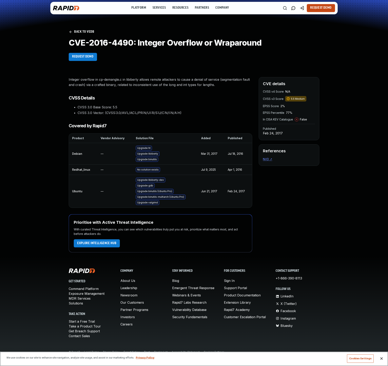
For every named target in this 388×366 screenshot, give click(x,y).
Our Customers (132, 302)
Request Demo (321, 7)
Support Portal (235, 288)
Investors (127, 317)
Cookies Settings (360, 358)
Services (159, 7)
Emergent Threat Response (193, 288)
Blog (175, 281)
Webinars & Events (186, 295)
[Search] (285, 8)
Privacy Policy (145, 357)
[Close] (381, 358)
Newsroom (128, 295)
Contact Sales (79, 336)
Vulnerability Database (189, 310)
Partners (202, 7)
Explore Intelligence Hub (96, 243)
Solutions (76, 303)
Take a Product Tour (85, 326)
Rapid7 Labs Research (189, 302)
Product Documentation (242, 295)
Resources (180, 7)
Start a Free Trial (82, 321)
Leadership (128, 288)
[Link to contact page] (293, 8)
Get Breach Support (84, 331)
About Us (127, 281)
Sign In (229, 281)
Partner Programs (134, 310)
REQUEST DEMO (83, 56)
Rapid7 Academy (237, 310)
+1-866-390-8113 (289, 278)
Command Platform (84, 289)
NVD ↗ (267, 159)
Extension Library (237, 302)
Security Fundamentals (189, 317)
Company (222, 7)
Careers (126, 324)
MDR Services (80, 298)
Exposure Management (86, 294)
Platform (138, 7)
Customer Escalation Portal (245, 317)
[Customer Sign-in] (302, 8)
